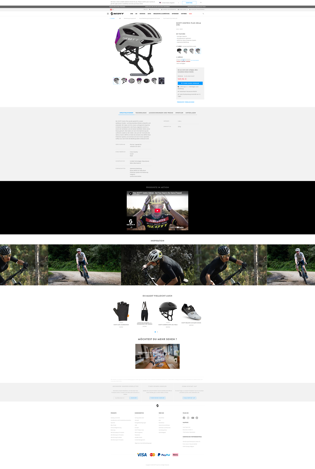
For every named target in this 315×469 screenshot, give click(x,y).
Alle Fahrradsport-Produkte (117, 432)
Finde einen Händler (191, 83)
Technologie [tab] (141, 113)
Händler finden (138, 437)
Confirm (189, 3)
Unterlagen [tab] (191, 113)
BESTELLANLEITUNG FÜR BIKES (117, 6)
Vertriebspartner (163, 430)
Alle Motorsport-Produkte (117, 440)
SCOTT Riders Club (139, 430)
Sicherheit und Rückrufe (164, 427)
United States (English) (168, 3)
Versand (137, 420)
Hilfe (136, 425)
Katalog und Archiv (115, 418)
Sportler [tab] (179, 113)
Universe (184, 14)
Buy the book (143, 361)
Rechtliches (161, 422)
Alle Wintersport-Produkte (117, 435)
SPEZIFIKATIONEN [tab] (126, 113)
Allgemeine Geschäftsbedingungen (143, 443)
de (113, 9)
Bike (131, 14)
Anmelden (134, 398)
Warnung (113, 430)
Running (142, 14)
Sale (190, 14)
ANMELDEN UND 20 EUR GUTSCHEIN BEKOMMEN (157, 6)
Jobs (160, 420)
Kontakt (137, 427)
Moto (149, 14)
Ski (136, 14)
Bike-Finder (113, 425)
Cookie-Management (140, 440)
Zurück (113, 18)
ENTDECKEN (175, 14)
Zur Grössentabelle (195, 60)
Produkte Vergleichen (185, 102)
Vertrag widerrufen (139, 418)
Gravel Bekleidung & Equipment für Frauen (149, 18)
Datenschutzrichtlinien (164, 425)
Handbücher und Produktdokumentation (121, 420)
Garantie (113, 422)
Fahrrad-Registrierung (116, 427)
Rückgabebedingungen (140, 422)
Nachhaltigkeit (162, 432)
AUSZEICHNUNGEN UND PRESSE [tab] (161, 113)
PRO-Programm (138, 432)
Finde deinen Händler (157, 398)
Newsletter (137, 435)
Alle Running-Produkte (116, 437)
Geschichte (161, 418)
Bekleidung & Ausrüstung (161, 14)
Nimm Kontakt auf (189, 398)
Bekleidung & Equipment (130, 18)
